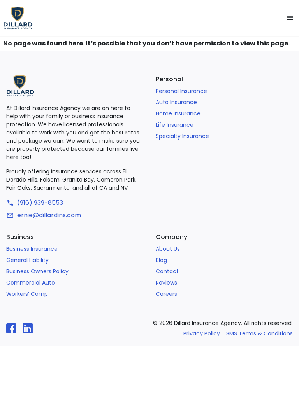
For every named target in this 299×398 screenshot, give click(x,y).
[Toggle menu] (290, 18)
